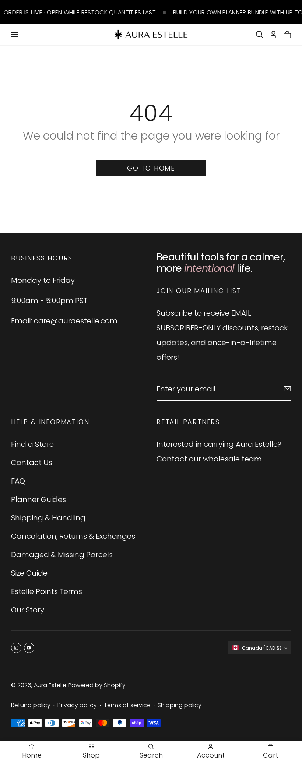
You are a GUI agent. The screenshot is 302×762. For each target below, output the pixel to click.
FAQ (18, 481)
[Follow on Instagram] (16, 648)
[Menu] (14, 34)
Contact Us (31, 462)
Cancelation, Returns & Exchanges (73, 536)
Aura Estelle (50, 685)
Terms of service (127, 705)
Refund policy (30, 705)
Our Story (27, 610)
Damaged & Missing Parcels (62, 554)
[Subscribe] (287, 388)
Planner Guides (38, 499)
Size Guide (29, 573)
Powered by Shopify (97, 685)
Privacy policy (77, 705)
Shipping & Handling (48, 518)
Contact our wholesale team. (210, 459)
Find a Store (32, 444)
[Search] (259, 34)
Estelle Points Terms (46, 591)
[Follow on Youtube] (29, 648)
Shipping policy (179, 705)
